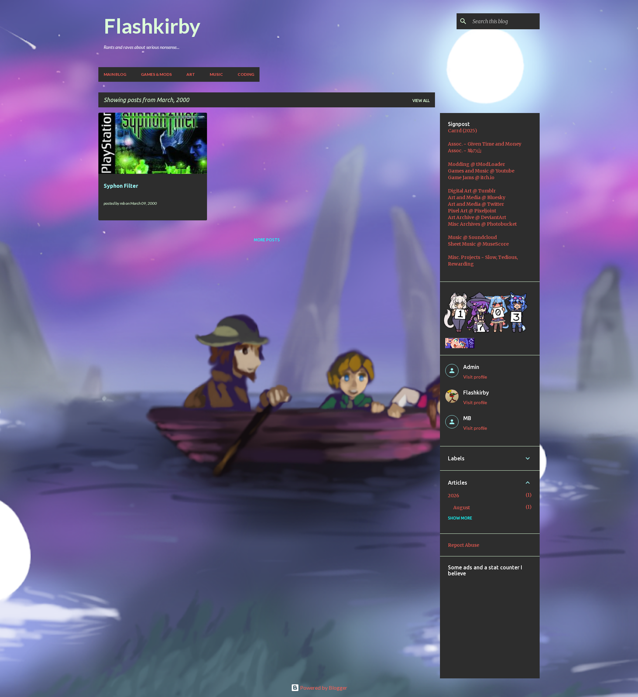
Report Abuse (463, 545)
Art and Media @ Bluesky (476, 197)
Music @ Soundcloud (472, 237)
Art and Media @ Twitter (476, 204)
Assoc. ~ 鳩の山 (464, 151)
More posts (267, 240)
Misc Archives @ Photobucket (482, 224)
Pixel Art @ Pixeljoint (472, 211)
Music (216, 74)
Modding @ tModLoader (476, 164)
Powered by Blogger (323, 687)
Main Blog (115, 74)
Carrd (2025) (462, 131)
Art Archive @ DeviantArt (477, 217)
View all (421, 100)
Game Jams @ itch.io (471, 177)
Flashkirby (152, 25)
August (461, 508)
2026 (453, 496)
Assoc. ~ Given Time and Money (484, 144)
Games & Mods (156, 74)
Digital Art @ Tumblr (472, 191)
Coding (246, 74)
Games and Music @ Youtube (481, 171)
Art (190, 74)
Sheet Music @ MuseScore (478, 244)
